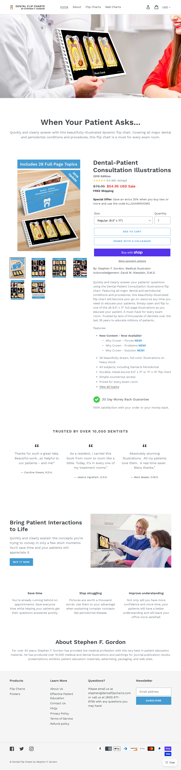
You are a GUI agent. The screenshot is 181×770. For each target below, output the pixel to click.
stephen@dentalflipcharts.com (109, 693)
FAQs (53, 708)
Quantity (160, 213)
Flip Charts (17, 688)
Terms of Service (61, 718)
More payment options (132, 261)
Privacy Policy (59, 713)
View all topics (109, 386)
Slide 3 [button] (93, 492)
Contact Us (58, 703)
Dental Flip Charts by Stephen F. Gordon (34, 761)
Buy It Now (21, 562)
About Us (56, 688)
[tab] (82, 492)
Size (97, 213)
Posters (15, 694)
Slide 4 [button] (98, 492)
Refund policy (59, 723)
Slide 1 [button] (82, 492)
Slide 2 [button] (88, 492)
